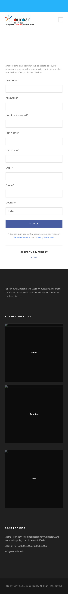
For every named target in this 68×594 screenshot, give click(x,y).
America (34, 414)
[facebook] (11, 6)
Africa (34, 352)
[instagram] (27, 6)
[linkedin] (21, 6)
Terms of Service (22, 237)
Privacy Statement (45, 237)
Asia (34, 478)
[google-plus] (16, 6)
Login (34, 257)
